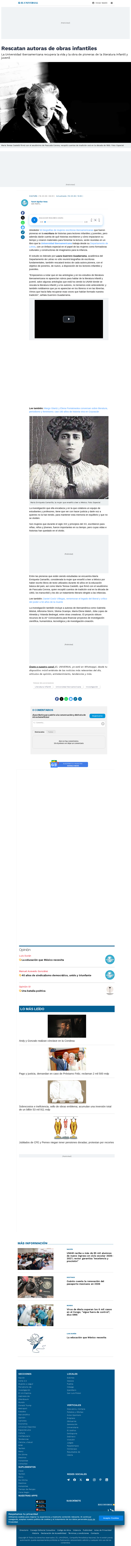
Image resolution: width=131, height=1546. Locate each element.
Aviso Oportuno (74, 1415)
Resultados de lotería (73, 1453)
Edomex (70, 1378)
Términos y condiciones (78, 1533)
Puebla (70, 1384)
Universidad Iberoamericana (68, 687)
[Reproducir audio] (34, 220)
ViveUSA (71, 1440)
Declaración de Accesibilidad (53, 1533)
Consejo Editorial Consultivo (42, 1530)
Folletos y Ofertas (75, 1412)
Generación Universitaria (72, 1425)
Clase (21, 1471)
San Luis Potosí (74, 1393)
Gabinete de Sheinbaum (24, 1397)
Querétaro (71, 1390)
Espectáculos (24, 1430)
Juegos (70, 1443)
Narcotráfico (24, 1415)
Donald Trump (24, 1405)
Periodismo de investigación (24, 1388)
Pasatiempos (73, 1446)
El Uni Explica (24, 1393)
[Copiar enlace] (23, 232)
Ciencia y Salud (25, 1442)
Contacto (95, 1533)
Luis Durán (25, 955)
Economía (23, 1424)
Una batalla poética (33, 990)
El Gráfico (71, 1430)
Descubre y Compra (76, 1409)
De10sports (72, 1433)
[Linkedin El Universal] (106, 1480)
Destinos (22, 1458)
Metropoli (22, 1408)
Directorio (24, 1530)
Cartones (22, 1421)
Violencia (77, 1530)
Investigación (92, 687)
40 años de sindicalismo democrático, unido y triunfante (56, 975)
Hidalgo (70, 1387)
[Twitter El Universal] (80, 1480)
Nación (21, 1378)
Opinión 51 (25, 986)
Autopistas (23, 1461)
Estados (22, 1411)
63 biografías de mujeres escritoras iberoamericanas (66, 230)
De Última (23, 1480)
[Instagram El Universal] (94, 1480)
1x (95, 220)
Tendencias (23, 1439)
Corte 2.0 (22, 1381)
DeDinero (71, 1437)
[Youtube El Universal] (87, 1480)
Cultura (33, 196)
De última (22, 1454)
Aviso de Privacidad (102, 1530)
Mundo (21, 1402)
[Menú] (112, 3)
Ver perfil (36, 204)
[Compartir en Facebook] (23, 213)
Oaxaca (70, 1381)
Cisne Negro (23, 1492)
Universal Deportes (27, 1427)
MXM (20, 1445)
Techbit (21, 1448)
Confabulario (24, 1436)
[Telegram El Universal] (68, 1480)
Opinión (24, 950)
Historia (35, 1533)
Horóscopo (72, 1449)
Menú (20, 1451)
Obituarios (71, 1421)
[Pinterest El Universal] (100, 1480)
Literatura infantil (43, 687)
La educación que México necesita (43, 959)
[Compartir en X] (23, 218)
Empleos (71, 1418)
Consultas (22, 1464)
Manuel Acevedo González (33, 971)
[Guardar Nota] (23, 237)
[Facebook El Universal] (74, 1480)
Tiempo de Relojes (26, 1489)
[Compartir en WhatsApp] (23, 222)
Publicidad (87, 1530)
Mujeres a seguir (25, 1384)
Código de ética (64, 1530)
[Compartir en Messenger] (23, 227)
